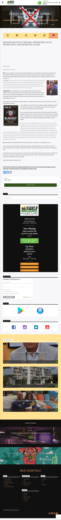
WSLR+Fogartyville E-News (11, 291)
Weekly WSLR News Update (11, 293)
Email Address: (7, 282)
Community (44, 485)
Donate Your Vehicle (27, 497)
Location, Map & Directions (9, 486)
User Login (25, 501)
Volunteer (25, 495)
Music (25, 481)
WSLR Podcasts (26, 485)
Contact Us (6, 485)
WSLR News (23, 23)
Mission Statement (8, 479)
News (28, 10)
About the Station (8, 481)
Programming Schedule (9, 483)
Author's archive (30, 185)
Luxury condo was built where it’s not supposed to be (30, 377)
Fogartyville (44, 479)
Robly (29, 297)
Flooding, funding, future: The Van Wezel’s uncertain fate (31, 433)
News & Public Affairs (27, 483)
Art (42, 483)
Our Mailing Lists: (7, 289)
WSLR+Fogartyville (30, 471)
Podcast (32, 10)
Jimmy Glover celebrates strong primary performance (31, 401)
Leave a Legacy (26, 499)
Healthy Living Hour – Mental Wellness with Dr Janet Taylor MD (31, 453)
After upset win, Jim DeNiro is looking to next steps (30, 352)
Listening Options (27, 479)
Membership (26, 493)
